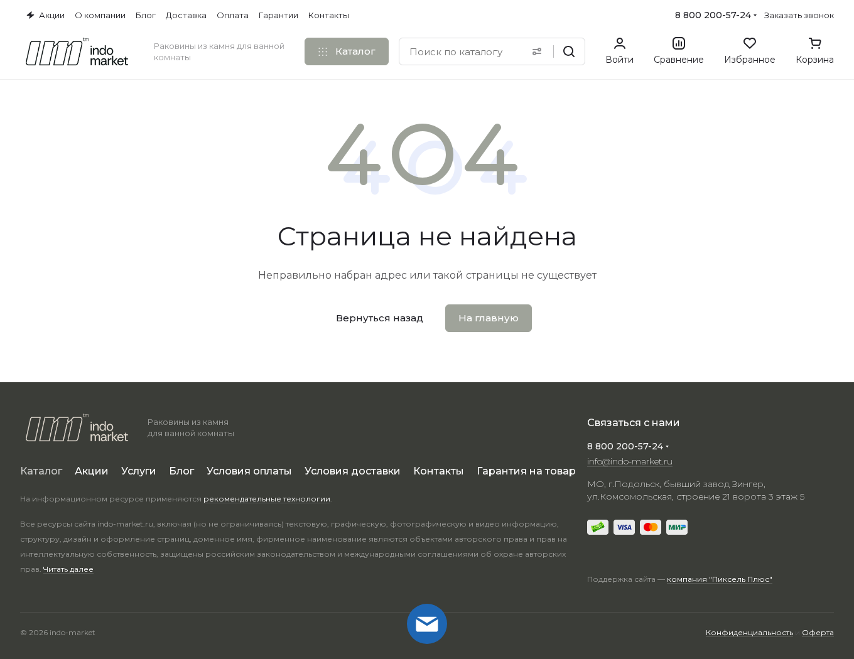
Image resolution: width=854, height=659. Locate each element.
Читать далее (68, 569)
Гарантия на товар (526, 471)
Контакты (438, 471)
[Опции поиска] (537, 51)
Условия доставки (353, 471)
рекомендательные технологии (266, 498)
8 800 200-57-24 (713, 15)
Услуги (138, 471)
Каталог (41, 471)
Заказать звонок (799, 15)
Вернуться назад (379, 318)
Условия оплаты (249, 471)
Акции (92, 471)
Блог (181, 471)
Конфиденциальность (749, 632)
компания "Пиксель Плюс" (719, 579)
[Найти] (569, 51)
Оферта (818, 632)
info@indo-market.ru (630, 461)
